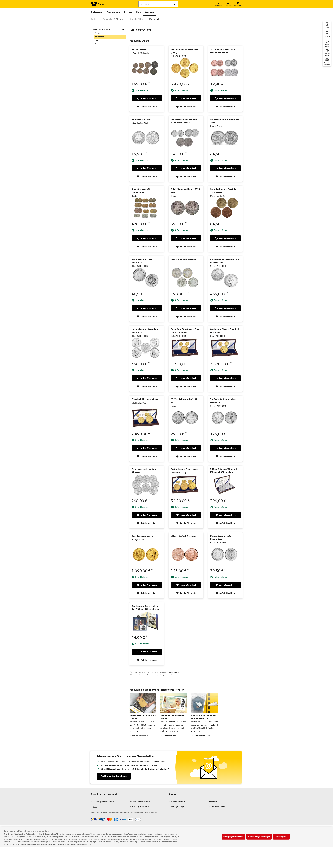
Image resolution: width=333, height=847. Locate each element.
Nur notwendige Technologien (259, 837)
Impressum (89, 844)
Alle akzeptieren (281, 837)
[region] (166, 837)
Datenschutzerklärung (76, 844)
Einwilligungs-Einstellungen (233, 837)
